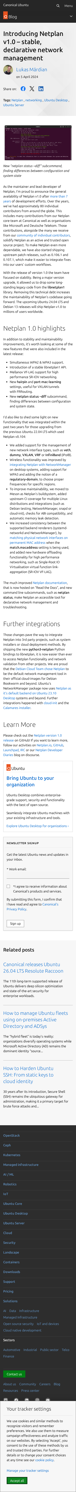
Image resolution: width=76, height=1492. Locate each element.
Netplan (17, 100)
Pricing (8, 1291)
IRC (22, 750)
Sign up (15, 923)
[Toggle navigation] (71, 16)
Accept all (17, 1480)
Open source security (18, 1324)
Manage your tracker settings (28, 1470)
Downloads (11, 1272)
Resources (10, 1390)
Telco (65, 1350)
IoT (5, 1194)
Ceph (7, 1145)
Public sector (49, 1350)
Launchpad (11, 750)
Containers (11, 1262)
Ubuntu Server (13, 105)
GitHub (58, 745)
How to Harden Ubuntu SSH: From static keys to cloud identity (28, 1075)
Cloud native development (22, 1330)
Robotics (9, 1184)
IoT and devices (48, 1324)
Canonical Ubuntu (16, 5)
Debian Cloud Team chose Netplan (40, 669)
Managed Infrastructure (20, 1317)
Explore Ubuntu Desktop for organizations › (37, 826)
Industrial (30, 1350)
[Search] (58, 5)
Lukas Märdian (31, 69)
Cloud (7, 1233)
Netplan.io (44, 745)
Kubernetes (11, 1155)
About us (9, 1384)
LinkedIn (41, 88)
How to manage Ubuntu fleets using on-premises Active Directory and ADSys (35, 1019)
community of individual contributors (43, 235)
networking (33, 100)
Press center (30, 1390)
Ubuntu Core (12, 1203)
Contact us (14, 1374)
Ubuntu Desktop (56, 100)
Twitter (32, 88)
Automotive (11, 1350)
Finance (8, 1356)
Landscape (11, 1252)
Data (12, 1311)
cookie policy (44, 1460)
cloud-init (50, 703)
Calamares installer (16, 708)
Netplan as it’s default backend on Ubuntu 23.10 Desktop (37, 693)
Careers (44, 1384)
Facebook (23, 88)
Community (27, 1384)
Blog (57, 1384)
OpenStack (11, 1135)
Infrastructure (29, 1311)
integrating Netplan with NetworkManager (40, 464)
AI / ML (8, 1174)
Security (9, 1242)
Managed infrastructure (21, 1164)
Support (9, 1281)
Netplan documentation (50, 583)
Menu (68, 6)
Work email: (17, 869)
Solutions (10, 1301)
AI (4, 1311)
